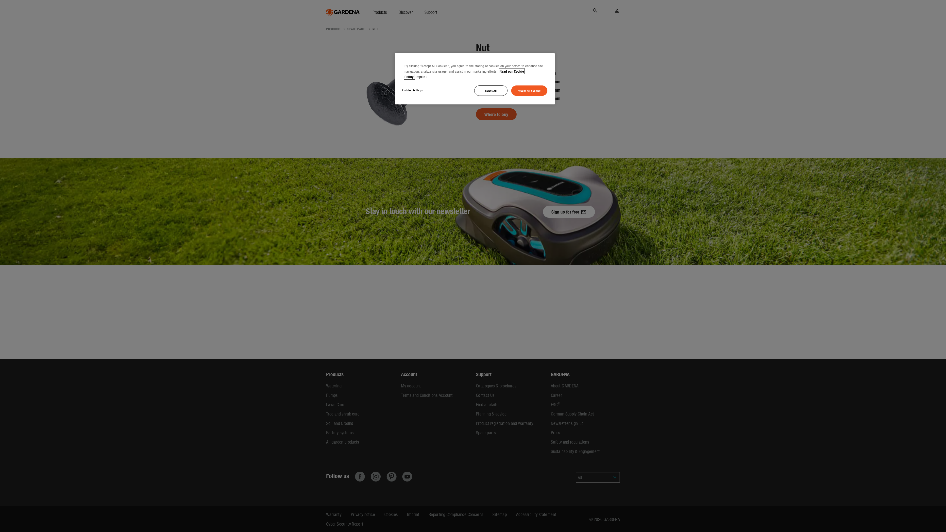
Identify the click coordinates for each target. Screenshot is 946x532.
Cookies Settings (412, 90)
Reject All (491, 90)
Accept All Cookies (529, 90)
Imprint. (421, 76)
